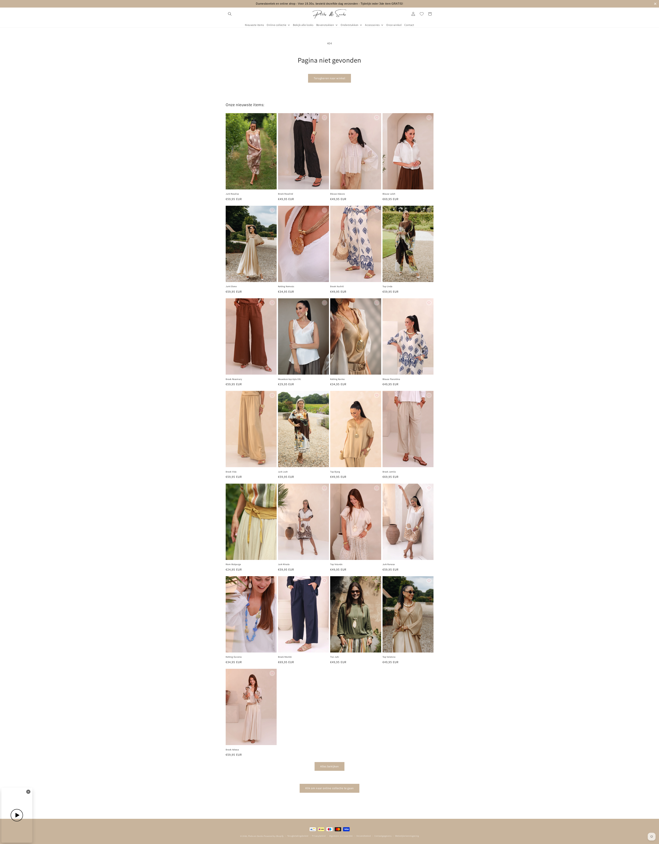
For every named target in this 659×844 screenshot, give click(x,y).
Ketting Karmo (337, 379)
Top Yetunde (336, 564)
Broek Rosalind (285, 194)
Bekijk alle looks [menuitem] (303, 25)
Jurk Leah (283, 471)
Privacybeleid (319, 836)
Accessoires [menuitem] (372, 25)
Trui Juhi (334, 657)
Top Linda (387, 286)
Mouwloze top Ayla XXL (289, 379)
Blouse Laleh (389, 194)
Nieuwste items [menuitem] (254, 25)
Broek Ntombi (285, 657)
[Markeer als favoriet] (272, 117)
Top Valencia (389, 657)
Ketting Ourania (234, 657)
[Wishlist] (422, 14)
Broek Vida (231, 471)
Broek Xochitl (337, 286)
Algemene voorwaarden (341, 836)
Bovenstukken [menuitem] (325, 25)
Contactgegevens (383, 836)
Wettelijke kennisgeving (407, 836)
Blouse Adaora (337, 194)
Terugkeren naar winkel (329, 78)
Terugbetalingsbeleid (297, 836)
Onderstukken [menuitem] (350, 25)
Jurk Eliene (231, 286)
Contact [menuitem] (409, 25)
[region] (329, 4)
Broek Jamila (389, 471)
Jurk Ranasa (389, 564)
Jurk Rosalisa (232, 194)
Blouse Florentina (391, 379)
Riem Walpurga (233, 564)
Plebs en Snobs (255, 836)
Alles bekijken (329, 766)
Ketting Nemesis (286, 286)
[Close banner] (655, 4)
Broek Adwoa (232, 749)
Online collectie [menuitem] (276, 25)
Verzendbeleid (363, 836)
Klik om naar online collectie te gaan (329, 788)
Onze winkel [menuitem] (394, 25)
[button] (230, 14)
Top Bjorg (335, 471)
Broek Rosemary (234, 379)
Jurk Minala (284, 564)
